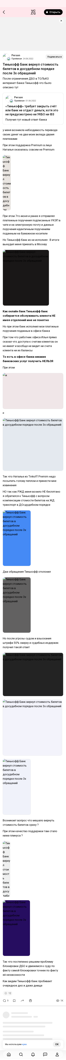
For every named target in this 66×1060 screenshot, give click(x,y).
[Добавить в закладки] (14, 1000)
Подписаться (54, 56)
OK (57, 1044)
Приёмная (17, 58)
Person (16, 55)
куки (24, 1044)
